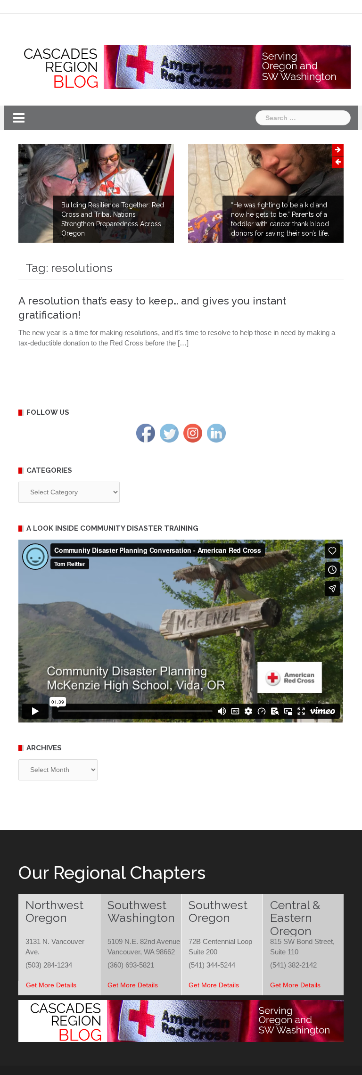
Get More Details (51, 985)
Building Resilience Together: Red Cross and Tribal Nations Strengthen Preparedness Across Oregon (112, 219)
